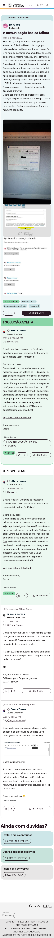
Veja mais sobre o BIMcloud (17, 417)
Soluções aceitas (16, 858)
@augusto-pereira (16, 720)
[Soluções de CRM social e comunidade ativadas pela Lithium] (8, 914)
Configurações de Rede (15, 306)
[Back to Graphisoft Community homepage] (17, 5)
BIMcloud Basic (29, 301)
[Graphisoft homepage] (40, 906)
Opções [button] (49, 17)
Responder (38, 313)
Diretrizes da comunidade (26, 932)
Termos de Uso (39, 928)
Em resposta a (19, 609)
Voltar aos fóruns (17, 841)
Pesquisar (31, 5)
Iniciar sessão (48, 5)
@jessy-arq (12, 341)
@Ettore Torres (15, 625)
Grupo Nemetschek (41, 935)
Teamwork (34, 306)
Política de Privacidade (17, 928)
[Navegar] (5, 5)
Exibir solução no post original (22, 443)
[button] (5, 313)
